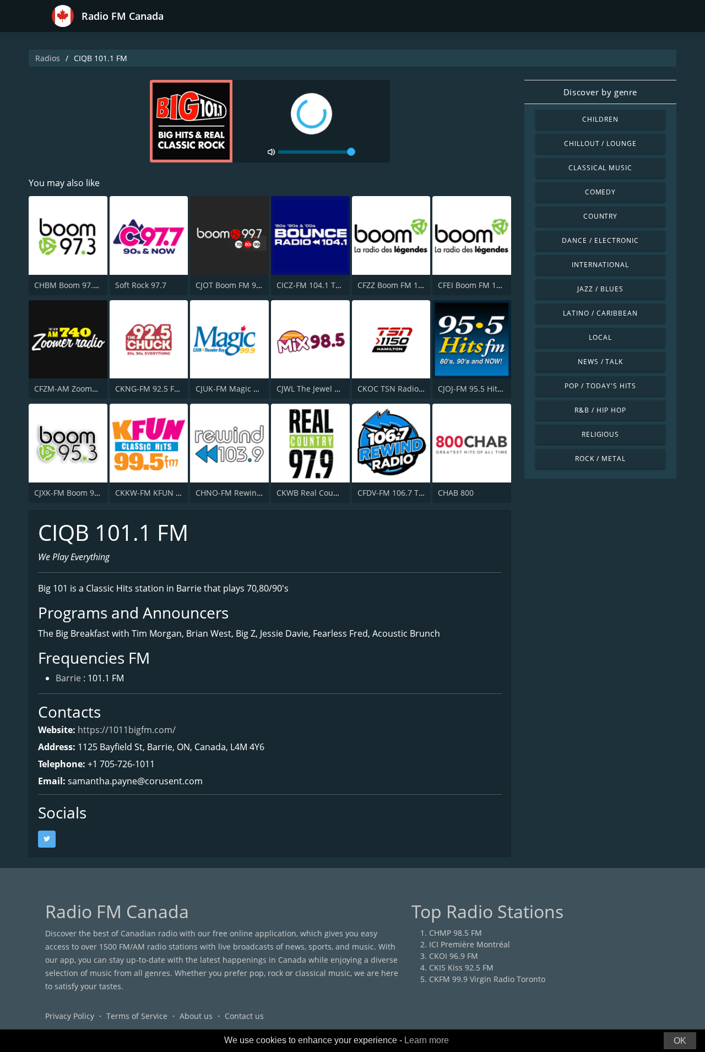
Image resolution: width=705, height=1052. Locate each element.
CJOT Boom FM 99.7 (231, 285)
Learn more (426, 1040)
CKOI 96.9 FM (453, 956)
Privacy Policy (69, 1016)
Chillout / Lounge (600, 143)
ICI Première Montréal (469, 944)
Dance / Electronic (600, 240)
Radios (47, 58)
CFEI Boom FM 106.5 (475, 285)
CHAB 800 (456, 492)
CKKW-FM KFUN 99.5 (153, 492)
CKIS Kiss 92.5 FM (461, 967)
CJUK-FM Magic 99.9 (232, 388)
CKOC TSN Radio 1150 (397, 388)
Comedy (600, 192)
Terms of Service (136, 1016)
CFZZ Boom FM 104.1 (395, 285)
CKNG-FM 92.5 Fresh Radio (164, 388)
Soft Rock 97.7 (140, 285)
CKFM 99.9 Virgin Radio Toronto (487, 979)
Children (600, 119)
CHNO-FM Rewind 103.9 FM (246, 492)
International (600, 264)
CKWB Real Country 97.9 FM (327, 492)
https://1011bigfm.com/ (127, 730)
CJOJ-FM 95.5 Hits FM (476, 388)
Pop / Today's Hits (600, 386)
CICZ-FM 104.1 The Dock (320, 285)
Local (600, 337)
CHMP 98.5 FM (455, 933)
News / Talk (600, 361)
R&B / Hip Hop (600, 410)
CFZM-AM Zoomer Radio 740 (86, 388)
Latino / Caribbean (600, 313)
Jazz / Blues (600, 289)
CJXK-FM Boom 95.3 (69, 492)
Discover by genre (600, 91)
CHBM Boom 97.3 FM (72, 285)
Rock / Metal (600, 458)
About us (196, 1016)
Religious (601, 434)
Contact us (244, 1016)
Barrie (68, 678)
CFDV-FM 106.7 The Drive (403, 492)
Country (600, 216)
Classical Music (600, 167)
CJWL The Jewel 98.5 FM (319, 388)
